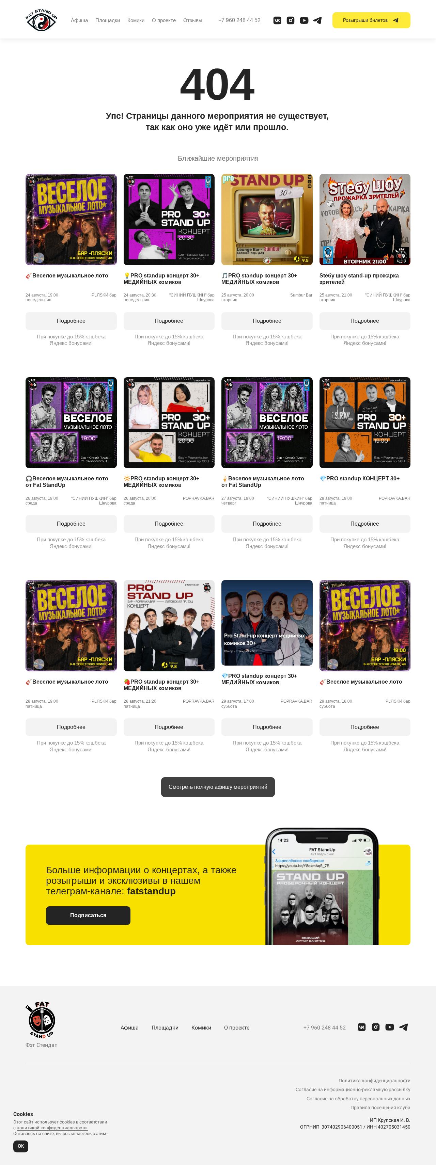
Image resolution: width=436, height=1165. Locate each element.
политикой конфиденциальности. (52, 1127)
